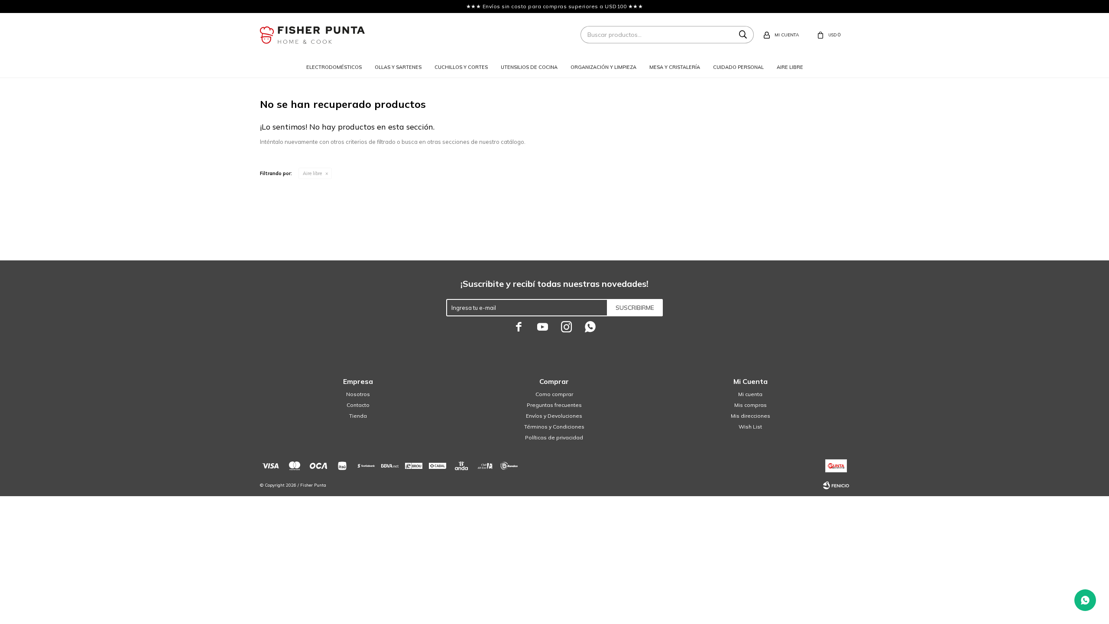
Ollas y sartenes (398, 67)
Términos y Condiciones (554, 426)
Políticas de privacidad (554, 437)
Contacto (358, 405)
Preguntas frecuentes (554, 405)
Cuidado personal (738, 67)
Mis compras (750, 405)
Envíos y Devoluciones (554, 416)
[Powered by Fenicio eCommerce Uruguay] (836, 485)
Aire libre (790, 67)
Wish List (750, 426)
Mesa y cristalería (674, 67)
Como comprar (554, 394)
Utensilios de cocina (529, 67)
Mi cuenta (750, 394)
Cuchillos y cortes (461, 67)
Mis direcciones (750, 416)
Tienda (358, 416)
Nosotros (358, 394)
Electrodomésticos (334, 67)
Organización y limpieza (603, 67)
